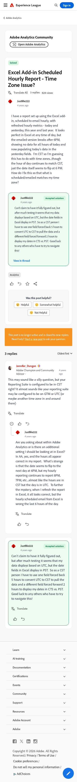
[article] (38, 395)
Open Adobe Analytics (31, 44)
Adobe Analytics (14, 17)
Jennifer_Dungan (26, 366)
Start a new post (34, 339)
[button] (21, 93)
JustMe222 (23, 101)
